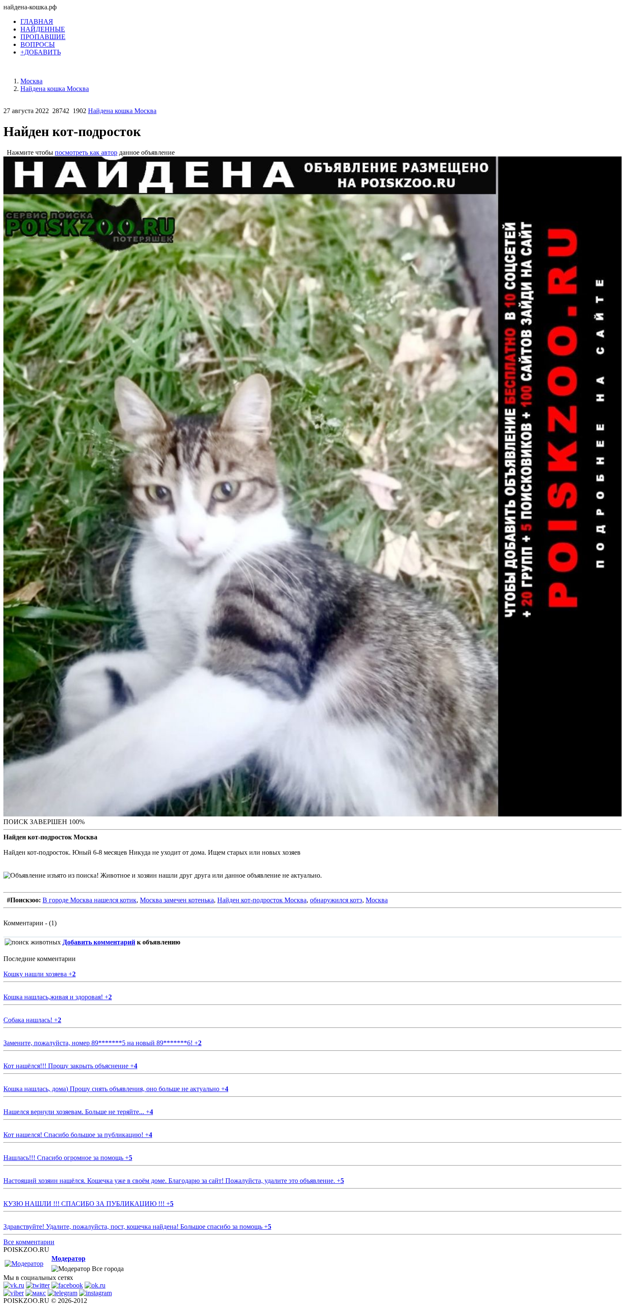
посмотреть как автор (86, 152)
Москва (377, 900)
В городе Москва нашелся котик (89, 900)
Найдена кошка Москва (122, 110)
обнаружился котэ (336, 900)
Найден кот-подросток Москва (262, 900)
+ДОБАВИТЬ (40, 52)
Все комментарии (28, 1241)
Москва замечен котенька (177, 900)
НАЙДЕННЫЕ (42, 29)
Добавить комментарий (98, 942)
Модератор (68, 1258)
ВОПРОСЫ (37, 44)
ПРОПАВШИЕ (42, 36)
